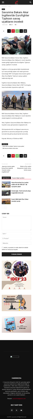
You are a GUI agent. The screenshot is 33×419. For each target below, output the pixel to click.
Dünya (3, 203)
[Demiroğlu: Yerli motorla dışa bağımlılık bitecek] (6, 193)
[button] (3, 2)
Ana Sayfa (4, 6)
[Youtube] (21, 410)
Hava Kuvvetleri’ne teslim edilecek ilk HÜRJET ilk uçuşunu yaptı (19, 184)
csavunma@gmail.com (19, 398)
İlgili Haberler (6, 178)
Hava (9, 6)
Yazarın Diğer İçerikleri (18, 178)
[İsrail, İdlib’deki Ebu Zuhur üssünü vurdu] (6, 201)
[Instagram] (12, 410)
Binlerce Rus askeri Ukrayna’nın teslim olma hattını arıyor (24, 168)
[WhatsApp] (17, 31)
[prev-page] (3, 208)
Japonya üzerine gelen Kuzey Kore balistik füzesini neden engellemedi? (8, 169)
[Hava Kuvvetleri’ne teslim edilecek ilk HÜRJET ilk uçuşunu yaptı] (6, 185)
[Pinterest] (13, 31)
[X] (9, 31)
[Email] (21, 31)
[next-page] (6, 208)
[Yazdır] (25, 31)
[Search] (30, 2)
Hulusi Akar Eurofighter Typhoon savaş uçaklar (13, 146)
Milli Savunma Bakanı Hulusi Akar (10, 148)
